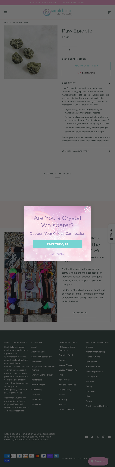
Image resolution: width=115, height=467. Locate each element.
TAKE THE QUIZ (57, 244)
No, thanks (57, 254)
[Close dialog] (87, 209)
